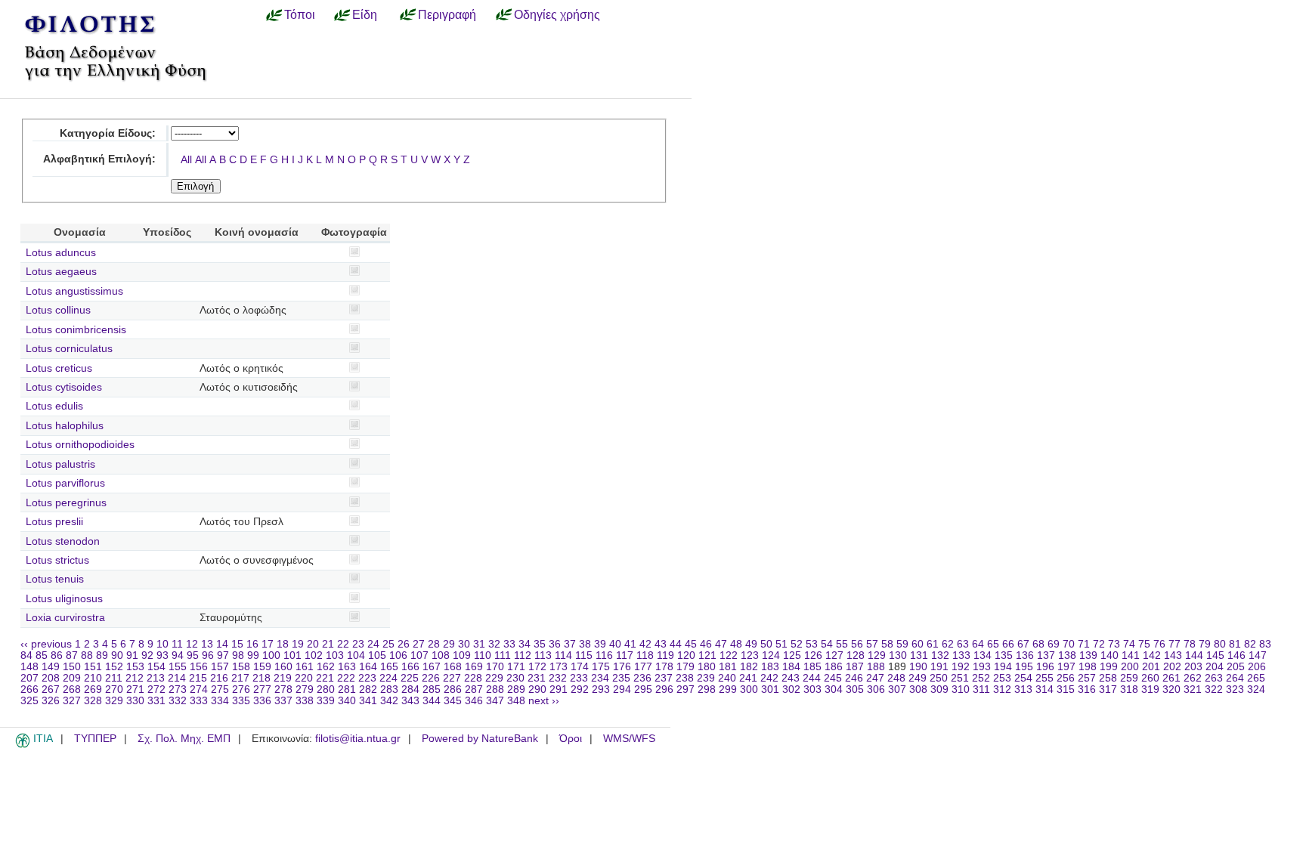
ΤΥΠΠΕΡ (95, 738)
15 (237, 644)
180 (707, 666)
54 (827, 644)
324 (1256, 689)
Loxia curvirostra (65, 617)
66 (1008, 644)
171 (516, 666)
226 (431, 678)
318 (1129, 689)
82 (1250, 644)
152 (114, 666)
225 (410, 678)
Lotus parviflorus (65, 483)
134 (982, 655)
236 (642, 678)
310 (961, 689)
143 (1173, 655)
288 (495, 689)
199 (1109, 666)
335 (241, 700)
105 (377, 655)
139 (1088, 655)
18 (283, 644)
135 (1004, 655)
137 (1046, 655)
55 (842, 644)
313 (1023, 689)
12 (192, 644)
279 (305, 689)
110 (482, 655)
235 (621, 678)
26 (404, 644)
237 (664, 678)
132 (940, 655)
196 (1045, 666)
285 (431, 689)
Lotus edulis (54, 406)
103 (335, 655)
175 (601, 666)
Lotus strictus (57, 560)
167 (431, 666)
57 (872, 644)
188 (876, 666)
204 (1214, 666)
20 (313, 644)
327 (72, 700)
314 (1044, 689)
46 (706, 644)
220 (304, 678)
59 (902, 644)
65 (993, 644)
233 (579, 678)
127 (834, 655)
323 (1235, 689)
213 (156, 678)
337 (283, 700)
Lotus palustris (60, 464)
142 (1152, 655)
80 (1220, 644)
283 (389, 689)
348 (516, 700)
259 (1129, 678)
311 (981, 689)
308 (918, 689)
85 (42, 655)
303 (812, 689)
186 (834, 666)
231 (537, 678)
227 (452, 678)
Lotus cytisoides (64, 387)
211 (113, 678)
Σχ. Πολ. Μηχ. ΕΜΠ (184, 738)
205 (1236, 666)
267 (51, 689)
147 (1258, 655)
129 (877, 655)
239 (706, 678)
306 (876, 689)
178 (664, 666)
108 (441, 655)
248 (896, 678)
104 (356, 655)
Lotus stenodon (63, 541)
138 (1067, 655)
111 (502, 655)
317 (1108, 689)
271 (135, 689)
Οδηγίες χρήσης (557, 14)
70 (1069, 644)
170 (495, 666)
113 (543, 655)
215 (198, 678)
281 (347, 689)
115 (584, 655)
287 (474, 689)
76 (1159, 644)
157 (220, 666)
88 (87, 655)
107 (419, 655)
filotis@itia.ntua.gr (358, 738)
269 (93, 689)
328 (93, 700)
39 (600, 644)
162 (326, 666)
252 (981, 678)
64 (978, 644)
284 (410, 689)
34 (524, 644)
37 (570, 644)
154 (156, 666)
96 (208, 655)
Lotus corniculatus (69, 348)
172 (537, 666)
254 (1023, 678)
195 (1024, 666)
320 (1171, 689)
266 (29, 689)
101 (292, 655)
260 (1150, 678)
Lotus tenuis (55, 579)
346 (474, 700)
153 (135, 666)
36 (555, 644)
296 (664, 689)
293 (601, 689)
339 (326, 700)
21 (328, 644)
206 (1257, 666)
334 (220, 700)
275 (220, 689)
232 (558, 678)
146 (1236, 655)
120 (686, 655)
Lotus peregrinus (66, 503)
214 (177, 678)
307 (897, 689)
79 (1205, 644)
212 (134, 678)
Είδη (364, 14)
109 (462, 655)
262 (1193, 678)
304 (834, 689)
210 (93, 678)
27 (419, 644)
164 (368, 666)
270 (114, 689)
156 (199, 666)
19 (298, 644)
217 (240, 678)
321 (1193, 689)
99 (253, 655)
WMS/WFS (629, 738)
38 (585, 644)
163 (347, 666)
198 (1088, 666)
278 (283, 689)
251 (960, 678)
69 (1054, 644)
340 (347, 700)
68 (1038, 644)
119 (665, 655)
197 (1066, 666)
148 (29, 666)
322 (1214, 689)
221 (325, 678)
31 (479, 644)
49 (751, 644)
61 (933, 644)
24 (373, 644)
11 (177, 644)
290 (537, 689)
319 (1150, 689)
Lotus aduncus (61, 252)
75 (1144, 644)
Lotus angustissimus (74, 291)
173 (558, 666)
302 (791, 689)
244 (812, 678)
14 (222, 644)
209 (72, 678)
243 (790, 678)
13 (207, 644)
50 (766, 644)
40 (615, 644)
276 (241, 689)
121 (707, 655)
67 (1023, 644)
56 (857, 644)
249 (917, 678)
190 (918, 666)
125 (792, 655)
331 (156, 700)
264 (1235, 678)
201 (1151, 666)
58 (887, 644)
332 (178, 700)
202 (1172, 666)
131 (919, 655)
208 (51, 678)
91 (132, 655)
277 (262, 689)
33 (509, 644)
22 (343, 644)
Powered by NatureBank (480, 738)
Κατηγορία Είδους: (108, 133)
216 (219, 678)
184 (791, 666)
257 (1087, 678)
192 (961, 666)
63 (963, 644)
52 (797, 644)
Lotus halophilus (65, 425)
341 (368, 700)
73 (1114, 644)
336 (262, 700)
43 (661, 644)
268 (72, 689)
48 (736, 644)
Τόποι (299, 14)
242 (769, 678)
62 (948, 644)
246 (854, 678)
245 (833, 678)
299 (728, 689)
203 (1193, 666)
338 (305, 700)
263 (1214, 678)
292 (580, 689)
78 (1190, 644)
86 (57, 655)
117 (624, 655)
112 (522, 655)
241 (748, 678)
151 (93, 666)
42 (645, 644)
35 (540, 644)
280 (326, 689)
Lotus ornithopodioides (80, 444)
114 (563, 655)
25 (388, 644)
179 (685, 666)
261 (1171, 678)
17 (268, 644)
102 (314, 655)
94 (178, 655)
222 (346, 678)
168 (453, 666)
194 (1003, 666)
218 (261, 678)
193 (982, 666)
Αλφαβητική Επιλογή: (99, 159)
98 (238, 655)
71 (1084, 644)
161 (305, 666)
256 (1066, 678)
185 (812, 666)
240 (727, 678)
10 (162, 644)
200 (1130, 666)
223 (367, 678)
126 (813, 655)
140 (1109, 655)
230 (515, 678)
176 (622, 666)
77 (1174, 644)
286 (453, 689)
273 (178, 689)
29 (449, 644)
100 (271, 655)
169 (474, 666)
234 (600, 678)
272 (156, 689)
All (186, 159)
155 (178, 666)
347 (495, 700)
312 (1002, 689)
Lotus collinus (58, 310)
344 (431, 700)
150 (72, 666)
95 (193, 655)
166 (410, 666)
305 (855, 689)
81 (1235, 644)
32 (494, 644)
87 (72, 655)
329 (114, 700)
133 (961, 655)
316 (1087, 689)
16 (252, 644)
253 (1002, 678)
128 (855, 655)
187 (855, 666)
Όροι (570, 738)
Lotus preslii (54, 521)
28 (434, 644)
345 (453, 700)
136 (1025, 655)
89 (102, 655)
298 (707, 689)
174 (580, 666)
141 (1131, 655)
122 (729, 655)
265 (1256, 678)
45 (691, 644)
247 (875, 678)
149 (51, 666)
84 (26, 655)
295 (643, 689)
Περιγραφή (447, 14)
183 (770, 666)
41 (630, 644)
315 (1066, 689)
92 (147, 655)
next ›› (543, 700)
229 (494, 678)
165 (389, 666)
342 (389, 700)
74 (1129, 644)
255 (1044, 678)
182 (749, 666)
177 (643, 666)
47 (721, 644)
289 (516, 689)
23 (358, 644)
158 (241, 666)
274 (199, 689)
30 (464, 644)
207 (29, 678)
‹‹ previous (46, 644)
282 (368, 689)
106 (398, 655)
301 (770, 689)
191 (939, 666)
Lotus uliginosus (64, 598)
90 (117, 655)
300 (749, 689)
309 (939, 689)
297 (685, 689)
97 (223, 655)
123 (750, 655)
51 (781, 644)
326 (51, 700)
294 (622, 689)
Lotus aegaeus (61, 271)
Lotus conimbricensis (76, 329)
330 (135, 700)
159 (262, 666)
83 (1265, 644)
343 (410, 700)
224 (388, 678)
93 (162, 655)
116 (604, 655)
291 (558, 689)
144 (1194, 655)
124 (771, 655)
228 (473, 678)
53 (812, 644)
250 (939, 678)
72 (1099, 644)
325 (29, 700)
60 (917, 644)
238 (685, 678)
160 (283, 666)
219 (283, 678)
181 (728, 666)
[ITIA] (22, 745)
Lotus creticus (59, 368)
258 (1108, 678)
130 (898, 655)
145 (1215, 655)
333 (199, 700)
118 (645, 655)
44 (676, 644)
